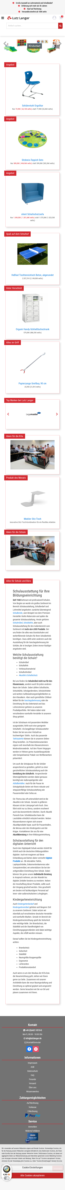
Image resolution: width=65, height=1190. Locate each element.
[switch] (6, 1178)
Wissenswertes (32, 1091)
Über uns (32, 1087)
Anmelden (32, 1127)
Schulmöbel (18, 623)
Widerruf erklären (32, 1131)
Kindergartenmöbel (21, 907)
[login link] (54, 18)
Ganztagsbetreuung (32, 700)
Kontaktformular (34, 1042)
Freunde (32, 1079)
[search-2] (60, 26)
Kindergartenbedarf (26, 904)
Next (60, 44)
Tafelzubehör (18, 738)
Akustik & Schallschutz (28, 675)
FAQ (32, 1075)
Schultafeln (28, 623)
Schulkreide (18, 613)
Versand (32, 1083)
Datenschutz (32, 1071)
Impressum (32, 1063)
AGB (32, 1067)
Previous (5, 44)
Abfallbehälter (18, 783)
